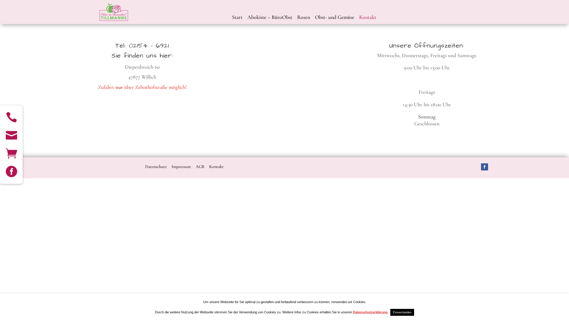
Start (237, 18)
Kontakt (367, 18)
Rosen (303, 18)
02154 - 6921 (149, 45)
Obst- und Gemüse (334, 18)
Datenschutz (156, 166)
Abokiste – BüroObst (269, 18)
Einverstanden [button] (402, 312)
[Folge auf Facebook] (484, 166)
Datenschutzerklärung (370, 312)
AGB (200, 166)
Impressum (181, 166)
